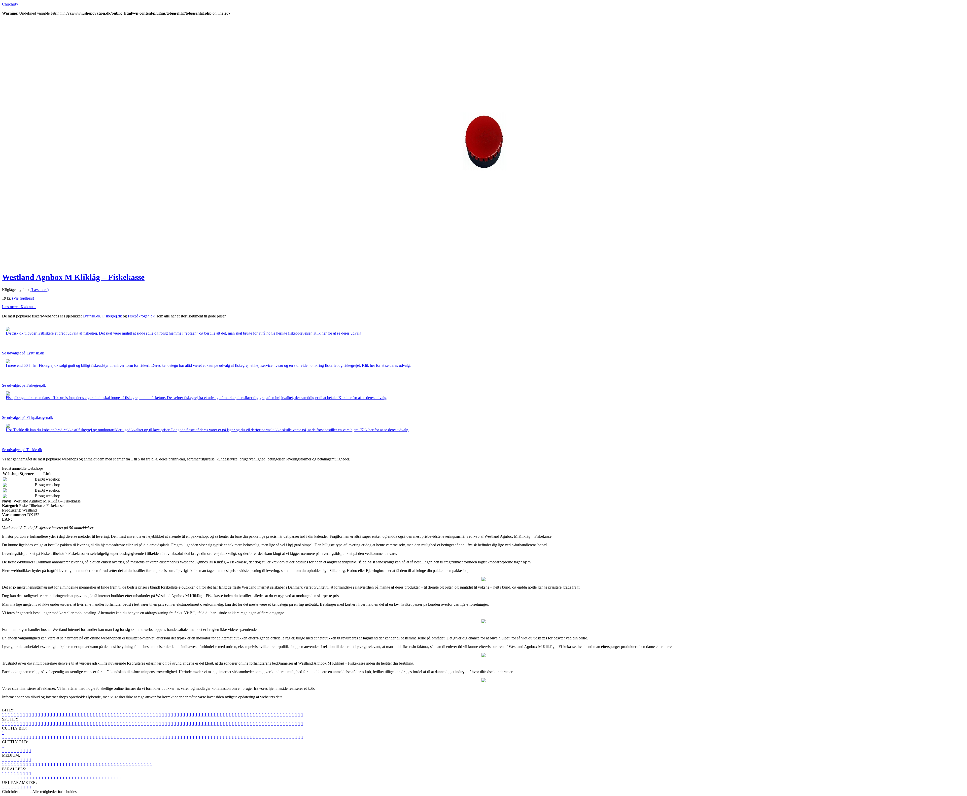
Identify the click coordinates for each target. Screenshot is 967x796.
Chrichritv (10, 4)
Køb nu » (28, 307)
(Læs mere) (39, 289)
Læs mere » (11, 307)
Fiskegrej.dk (112, 316)
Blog (25, 791)
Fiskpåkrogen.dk (141, 316)
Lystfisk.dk (91, 316)
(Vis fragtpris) (23, 298)
